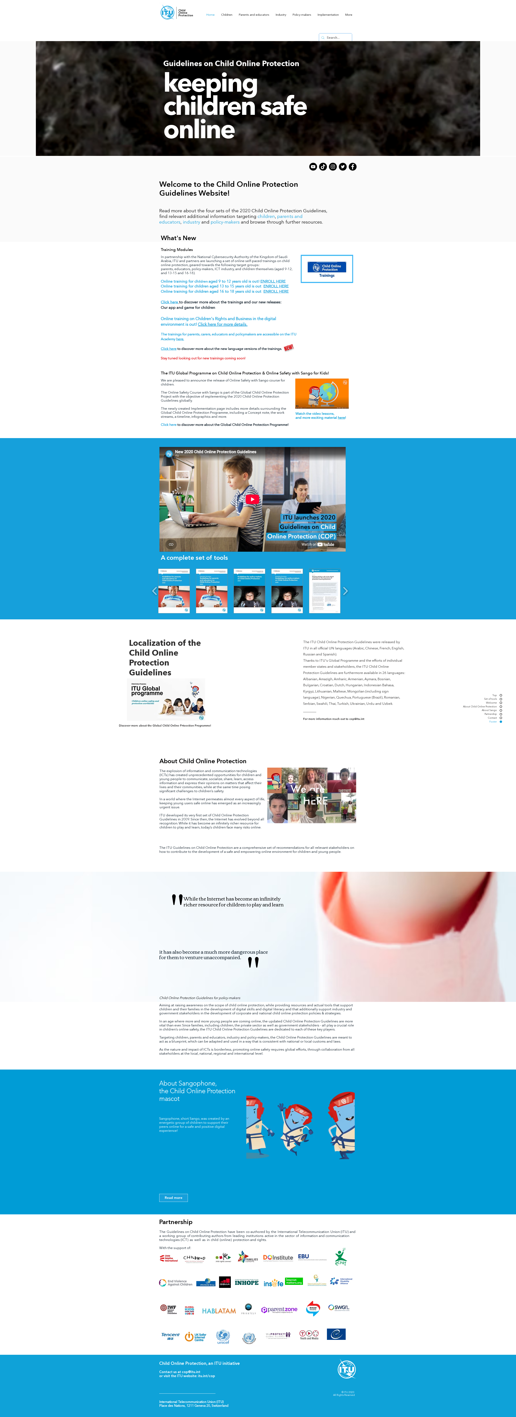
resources (312, 222)
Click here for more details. (223, 324)
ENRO (268, 286)
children (266, 216)
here (341, 418)
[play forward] (345, 590)
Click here (169, 425)
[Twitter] (343, 167)
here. (180, 339)
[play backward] (154, 590)
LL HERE (281, 286)
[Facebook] (353, 167)
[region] (300, 1133)
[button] (351, 818)
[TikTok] (323, 167)
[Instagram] (333, 167)
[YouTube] (313, 167)
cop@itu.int (191, 1372)
